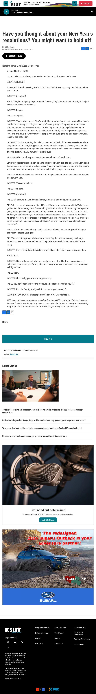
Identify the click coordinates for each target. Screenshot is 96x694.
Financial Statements (82, 639)
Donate (86, 3)
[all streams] (92, 11)
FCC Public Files (79, 628)
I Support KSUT (48, 519)
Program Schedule (42, 628)
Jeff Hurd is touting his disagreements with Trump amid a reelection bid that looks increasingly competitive (42, 411)
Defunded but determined (48, 510)
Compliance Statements (78, 633)
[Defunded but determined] (48, 475)
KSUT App (39, 643)
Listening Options (41, 633)
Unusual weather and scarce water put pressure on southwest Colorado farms (34, 436)
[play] (6, 11)
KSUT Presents (60, 628)
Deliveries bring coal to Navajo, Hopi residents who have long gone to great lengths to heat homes (43, 420)
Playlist (38, 638)
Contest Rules (79, 644)
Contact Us (59, 643)
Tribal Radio (59, 633)
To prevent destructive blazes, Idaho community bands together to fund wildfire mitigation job (42, 428)
